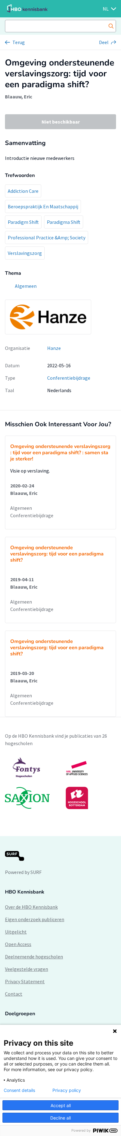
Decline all (60, 1117)
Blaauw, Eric (18, 96)
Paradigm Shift (23, 222)
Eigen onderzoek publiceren (34, 919)
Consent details (19, 1090)
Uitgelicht (16, 932)
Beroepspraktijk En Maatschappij (43, 206)
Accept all (61, 1105)
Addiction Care (23, 191)
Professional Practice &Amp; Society (46, 237)
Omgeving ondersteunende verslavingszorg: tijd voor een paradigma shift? (57, 553)
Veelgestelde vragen (26, 969)
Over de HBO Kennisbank (31, 907)
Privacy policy (66, 1090)
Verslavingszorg (25, 253)
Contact (13, 994)
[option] (60, 783)
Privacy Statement (25, 981)
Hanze (54, 348)
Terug (18, 42)
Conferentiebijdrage (68, 378)
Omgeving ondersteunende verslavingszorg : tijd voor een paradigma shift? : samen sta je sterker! (60, 452)
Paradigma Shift (63, 222)
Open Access (18, 944)
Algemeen (21, 508)
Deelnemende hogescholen (34, 956)
